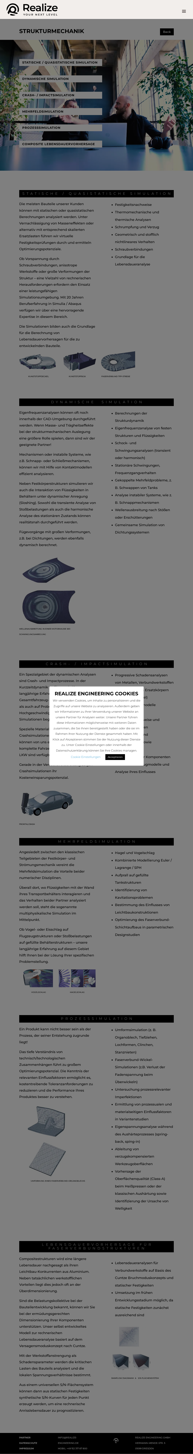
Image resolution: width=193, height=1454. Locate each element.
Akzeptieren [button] (115, 756)
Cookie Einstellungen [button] (86, 757)
